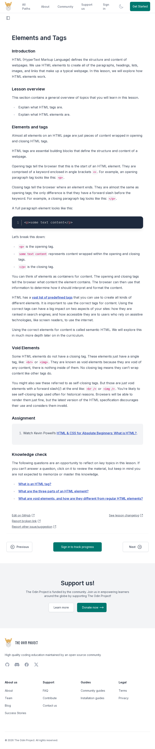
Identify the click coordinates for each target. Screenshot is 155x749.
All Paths (26, 6)
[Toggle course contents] (8, 18)
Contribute (50, 698)
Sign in (106, 6)
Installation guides (92, 698)
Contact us (50, 705)
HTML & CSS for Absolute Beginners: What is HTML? (97, 433)
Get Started (140, 6)
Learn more (61, 607)
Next (132, 547)
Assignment (23, 418)
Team (8, 698)
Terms (123, 690)
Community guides (93, 690)
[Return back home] (8, 6)
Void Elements (26, 347)
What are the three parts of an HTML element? (53, 491)
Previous (23, 547)
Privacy (124, 698)
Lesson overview (28, 89)
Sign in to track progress (77, 547)
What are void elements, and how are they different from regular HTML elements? (80, 498)
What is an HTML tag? (34, 484)
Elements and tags (30, 127)
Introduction (23, 51)
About (45, 6)
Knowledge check (29, 454)
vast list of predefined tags (52, 297)
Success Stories (15, 713)
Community (65, 6)
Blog (8, 705)
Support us (86, 6)
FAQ (45, 690)
